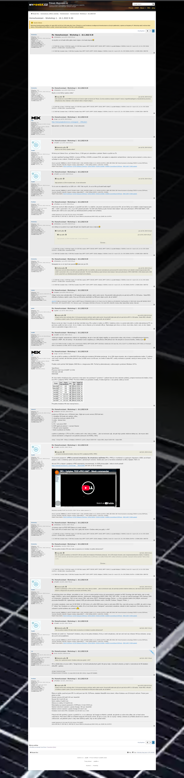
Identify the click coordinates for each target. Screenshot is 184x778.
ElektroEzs (34, 34)
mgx (58, 96)
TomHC (33, 150)
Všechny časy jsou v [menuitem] (145, 752)
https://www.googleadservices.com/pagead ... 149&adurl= (69, 122)
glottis (32, 308)
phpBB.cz (96, 761)
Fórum (131, 8)
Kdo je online (33, 745)
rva (32, 651)
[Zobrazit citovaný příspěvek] (64, 97)
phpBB (86, 757)
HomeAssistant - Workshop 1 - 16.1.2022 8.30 (51, 18)
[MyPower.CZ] (38, 5)
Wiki (148, 8)
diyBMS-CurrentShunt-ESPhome (113, 166)
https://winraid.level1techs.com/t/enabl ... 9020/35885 (68, 465)
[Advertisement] (92, 70)
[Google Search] (153, 4)
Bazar (142, 8)
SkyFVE (54, 301)
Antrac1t (33, 409)
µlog (153, 8)
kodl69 (33, 332)
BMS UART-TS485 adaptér (130, 166)
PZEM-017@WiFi (100, 166)
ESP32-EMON (91, 166)
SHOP (137, 8)
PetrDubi (33, 202)
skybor (33, 290)
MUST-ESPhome (67, 166)
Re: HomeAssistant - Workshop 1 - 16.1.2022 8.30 (72, 35)
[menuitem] (62, 13)
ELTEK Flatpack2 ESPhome (80, 166)
